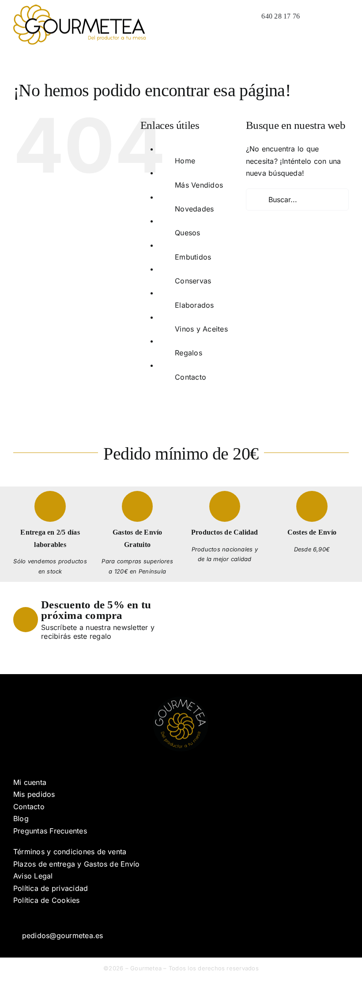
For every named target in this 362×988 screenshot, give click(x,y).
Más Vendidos (199, 185)
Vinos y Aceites (201, 328)
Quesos (187, 232)
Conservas (193, 280)
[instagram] (30, 919)
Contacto (190, 377)
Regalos (188, 352)
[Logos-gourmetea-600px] (79, 8)
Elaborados (194, 305)
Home (185, 160)
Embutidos (193, 257)
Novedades (194, 208)
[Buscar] (311, 16)
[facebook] (16, 919)
